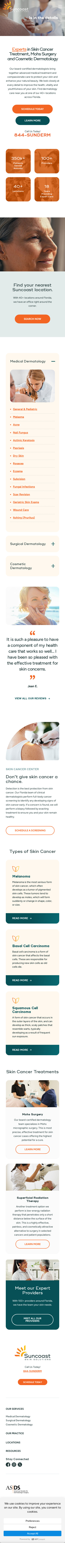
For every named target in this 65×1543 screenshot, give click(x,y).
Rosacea (18, 463)
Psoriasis (18, 448)
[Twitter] (20, 1464)
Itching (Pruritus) (24, 517)
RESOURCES (13, 1451)
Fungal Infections (24, 486)
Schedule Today (32, 109)
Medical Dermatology (18, 1416)
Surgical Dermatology (18, 1420)
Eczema (18, 471)
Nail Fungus (20, 432)
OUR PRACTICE (15, 1433)
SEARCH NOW (32, 319)
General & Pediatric (25, 409)
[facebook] (8, 1464)
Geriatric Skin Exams (26, 502)
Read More (20, 1050)
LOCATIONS (13, 1442)
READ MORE (20, 918)
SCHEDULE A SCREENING (30, 830)
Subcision (19, 479)
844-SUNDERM (32, 135)
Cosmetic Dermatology (19, 1424)
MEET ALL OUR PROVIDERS (32, 1319)
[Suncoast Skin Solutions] (15, 6)
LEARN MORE (33, 1149)
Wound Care (21, 510)
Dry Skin (18, 455)
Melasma (18, 417)
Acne (16, 424)
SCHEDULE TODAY (32, 1382)
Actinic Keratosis (23, 440)
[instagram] (14, 1464)
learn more (33, 120)
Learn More (33, 1244)
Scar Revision (21, 494)
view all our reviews (30, 698)
